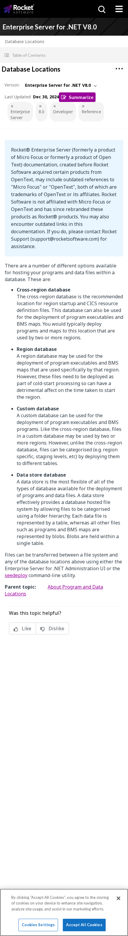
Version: (12, 85)
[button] (64, 55)
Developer (63, 111)
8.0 (41, 111)
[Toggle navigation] (119, 8)
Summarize (81, 97)
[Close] (118, 898)
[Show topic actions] (119, 69)
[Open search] (101, 8)
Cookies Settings (38, 924)
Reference (91, 111)
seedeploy (16, 575)
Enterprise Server (20, 114)
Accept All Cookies (84, 924)
